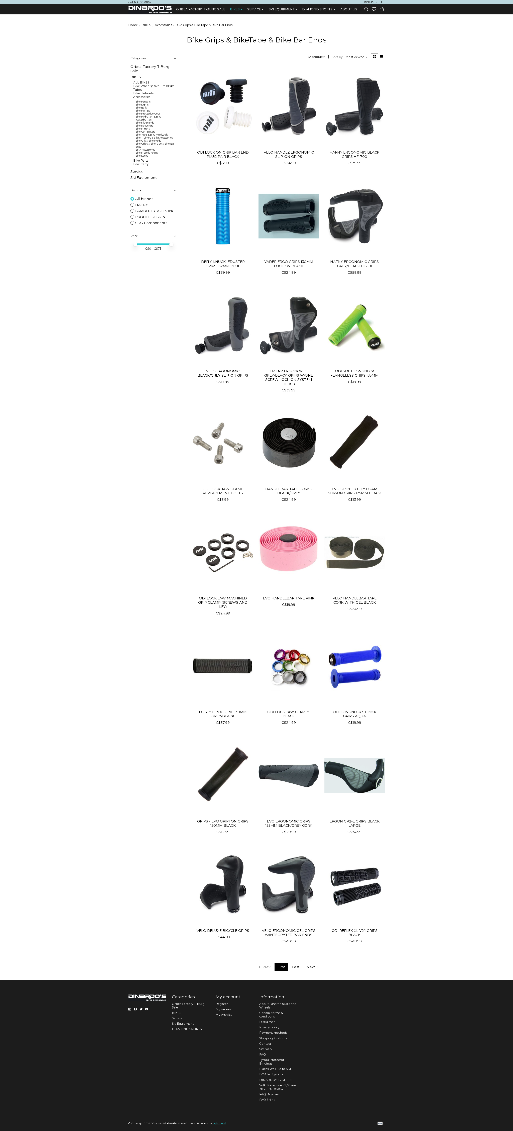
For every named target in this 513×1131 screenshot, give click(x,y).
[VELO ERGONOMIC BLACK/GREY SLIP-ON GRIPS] (223, 326)
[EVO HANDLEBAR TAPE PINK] (289, 553)
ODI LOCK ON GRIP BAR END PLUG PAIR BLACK (223, 154)
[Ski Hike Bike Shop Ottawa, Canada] (150, 10)
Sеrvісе (136, 171)
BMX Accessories (145, 149)
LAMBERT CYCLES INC (154, 211)
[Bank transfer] (380, 1123)
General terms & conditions (271, 1014)
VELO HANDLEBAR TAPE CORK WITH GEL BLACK (355, 600)
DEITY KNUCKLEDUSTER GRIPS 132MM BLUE (223, 263)
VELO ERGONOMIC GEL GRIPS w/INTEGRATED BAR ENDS (288, 932)
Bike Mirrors (142, 128)
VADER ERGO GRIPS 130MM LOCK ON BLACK (288, 263)
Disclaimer (267, 1022)
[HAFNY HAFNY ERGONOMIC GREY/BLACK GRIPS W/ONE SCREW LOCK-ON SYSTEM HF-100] (289, 326)
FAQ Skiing (267, 1100)
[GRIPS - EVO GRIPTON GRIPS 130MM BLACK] (223, 776)
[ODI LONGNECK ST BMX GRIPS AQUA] (354, 666)
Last (296, 967)
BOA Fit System (271, 1074)
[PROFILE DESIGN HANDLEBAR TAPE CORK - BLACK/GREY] (289, 443)
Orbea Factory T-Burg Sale (200, 9)
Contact (265, 1044)
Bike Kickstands (144, 122)
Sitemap (265, 1049)
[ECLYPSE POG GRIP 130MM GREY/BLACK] (223, 666)
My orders (223, 1009)
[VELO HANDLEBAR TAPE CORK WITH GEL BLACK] (354, 553)
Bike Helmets (143, 93)
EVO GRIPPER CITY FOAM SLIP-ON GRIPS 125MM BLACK (354, 491)
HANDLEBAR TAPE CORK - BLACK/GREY (288, 491)
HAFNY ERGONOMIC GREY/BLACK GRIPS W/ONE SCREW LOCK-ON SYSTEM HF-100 (288, 377)
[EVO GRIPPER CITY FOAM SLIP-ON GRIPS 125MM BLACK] (354, 443)
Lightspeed (219, 1123)
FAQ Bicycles (269, 1094)
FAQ (262, 1054)
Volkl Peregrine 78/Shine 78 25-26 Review (277, 1087)
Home (133, 25)
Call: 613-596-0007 (139, 2)
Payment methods (273, 1032)
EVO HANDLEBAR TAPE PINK (288, 598)
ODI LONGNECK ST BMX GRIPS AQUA (354, 714)
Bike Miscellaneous (146, 152)
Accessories (163, 25)
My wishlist (224, 1014)
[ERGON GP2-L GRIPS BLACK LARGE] (354, 776)
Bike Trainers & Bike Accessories (154, 137)
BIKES (146, 25)
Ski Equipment (143, 177)
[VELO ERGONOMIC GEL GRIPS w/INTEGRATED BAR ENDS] (289, 885)
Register (222, 1004)
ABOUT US (348, 9)
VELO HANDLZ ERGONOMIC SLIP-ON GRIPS (289, 154)
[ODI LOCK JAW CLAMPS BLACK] (289, 666)
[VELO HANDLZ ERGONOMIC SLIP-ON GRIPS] (289, 107)
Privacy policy (269, 1027)
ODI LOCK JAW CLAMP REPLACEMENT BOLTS (223, 491)
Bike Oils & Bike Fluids (148, 140)
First (281, 967)
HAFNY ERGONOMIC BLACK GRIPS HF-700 (354, 154)
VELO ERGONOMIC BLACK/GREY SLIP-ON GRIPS (223, 373)
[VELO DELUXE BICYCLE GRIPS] (223, 885)
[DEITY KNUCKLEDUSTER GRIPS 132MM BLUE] (223, 216)
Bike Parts (140, 160)
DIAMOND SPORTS (187, 1029)
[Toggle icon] (366, 9)
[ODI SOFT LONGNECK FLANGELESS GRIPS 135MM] (354, 326)
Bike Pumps (142, 110)
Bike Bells (141, 107)
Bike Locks (141, 155)
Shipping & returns (273, 1038)
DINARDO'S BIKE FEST (276, 1080)
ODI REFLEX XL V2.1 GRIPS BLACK (355, 932)
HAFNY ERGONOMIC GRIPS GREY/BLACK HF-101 (354, 263)
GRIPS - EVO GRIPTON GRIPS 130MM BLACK (222, 823)
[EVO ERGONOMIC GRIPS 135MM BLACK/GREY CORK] (289, 776)
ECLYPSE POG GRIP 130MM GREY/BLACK (223, 714)
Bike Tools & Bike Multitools (151, 134)
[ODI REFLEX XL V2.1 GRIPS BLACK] (354, 885)
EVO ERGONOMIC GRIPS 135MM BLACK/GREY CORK (288, 823)
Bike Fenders (142, 101)
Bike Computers (145, 131)
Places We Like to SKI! (275, 1069)
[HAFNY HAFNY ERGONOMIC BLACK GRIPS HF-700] (354, 107)
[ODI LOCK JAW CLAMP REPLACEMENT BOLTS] (223, 443)
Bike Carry (140, 164)
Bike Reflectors (144, 125)
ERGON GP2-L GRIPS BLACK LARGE (355, 823)
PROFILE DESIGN (150, 217)
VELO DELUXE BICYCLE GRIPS (223, 930)
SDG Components (151, 223)
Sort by (337, 57)
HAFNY (141, 205)
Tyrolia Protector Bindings (271, 1061)
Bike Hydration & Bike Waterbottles (148, 118)
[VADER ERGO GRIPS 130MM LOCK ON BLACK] (289, 216)
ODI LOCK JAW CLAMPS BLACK (288, 714)
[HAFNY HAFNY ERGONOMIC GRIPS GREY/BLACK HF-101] (354, 216)
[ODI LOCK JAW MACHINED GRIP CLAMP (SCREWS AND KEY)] (223, 553)
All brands (144, 199)
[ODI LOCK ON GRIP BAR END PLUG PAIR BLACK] (223, 107)
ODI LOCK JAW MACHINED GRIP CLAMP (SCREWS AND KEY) (222, 602)
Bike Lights (141, 104)
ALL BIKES (141, 82)
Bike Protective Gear (147, 113)
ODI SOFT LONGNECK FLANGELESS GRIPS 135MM (354, 373)
